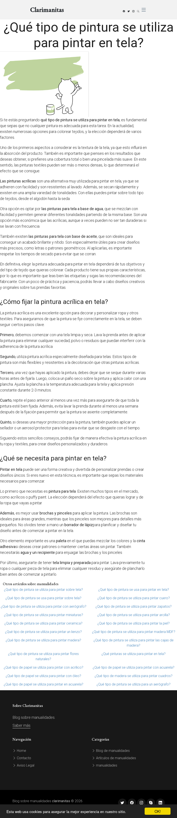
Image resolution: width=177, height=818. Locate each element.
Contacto (23, 758)
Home (21, 751)
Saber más (21, 725)
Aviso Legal (25, 765)
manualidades (106, 765)
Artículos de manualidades (115, 758)
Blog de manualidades (112, 751)
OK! (158, 811)
